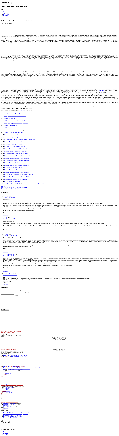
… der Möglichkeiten (8, 387)
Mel (6, 217)
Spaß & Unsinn (41, 183)
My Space (5, 408)
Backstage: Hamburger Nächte (10, 125)
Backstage (23, 110)
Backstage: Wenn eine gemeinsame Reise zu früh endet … (17, 153)
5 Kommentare (23, 23)
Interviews (5, 15)
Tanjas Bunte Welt (10, 273)
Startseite (5, 11)
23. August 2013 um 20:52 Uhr (10, 235)
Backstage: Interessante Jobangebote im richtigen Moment (16, 148)
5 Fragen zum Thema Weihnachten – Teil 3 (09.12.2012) (15, 414)
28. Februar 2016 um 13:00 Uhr (10, 275)
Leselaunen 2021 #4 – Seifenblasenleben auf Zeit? (19, 369)
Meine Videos (6, 405)
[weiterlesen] (4, 338)
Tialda (7, 234)
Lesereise (5, 367)
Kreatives (19, 183)
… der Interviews (7, 384)
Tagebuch (5, 13)
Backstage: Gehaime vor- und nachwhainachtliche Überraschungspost (19, 139)
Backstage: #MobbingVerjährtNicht (12, 181)
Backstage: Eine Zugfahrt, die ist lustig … (13, 144)
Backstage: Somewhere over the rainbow (13, 167)
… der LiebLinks (7, 386)
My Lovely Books (7, 406)
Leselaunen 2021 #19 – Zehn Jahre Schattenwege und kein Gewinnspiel (24, 367)
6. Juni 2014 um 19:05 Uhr (9, 255)
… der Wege (6, 388)
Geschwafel (13, 183)
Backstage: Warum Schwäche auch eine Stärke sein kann (16, 165)
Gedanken (8, 183)
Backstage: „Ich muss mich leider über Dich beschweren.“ (17, 155)
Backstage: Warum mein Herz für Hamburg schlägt (15, 120)
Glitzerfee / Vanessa (10, 254)
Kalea (4, 355)
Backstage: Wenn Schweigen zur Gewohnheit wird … (16, 151)
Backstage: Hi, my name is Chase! (11, 169)
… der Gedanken (7, 373)
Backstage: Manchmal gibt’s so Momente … (14, 141)
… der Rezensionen (7, 374)
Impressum (5, 433)
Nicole (4, 366)
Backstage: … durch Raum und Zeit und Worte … (15, 146)
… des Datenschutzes (8, 392)
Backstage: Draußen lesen (9, 127)
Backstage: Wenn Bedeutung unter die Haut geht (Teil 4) (16, 176)
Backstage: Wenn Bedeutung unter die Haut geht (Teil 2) (16, 158)
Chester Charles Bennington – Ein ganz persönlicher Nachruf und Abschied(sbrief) (12, 331)
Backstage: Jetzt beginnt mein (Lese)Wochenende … (15, 137)
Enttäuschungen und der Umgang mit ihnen (12, 415)
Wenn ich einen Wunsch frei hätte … (19, 356)
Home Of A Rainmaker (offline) (10, 402)
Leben (23, 183)
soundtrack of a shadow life (31, 183)
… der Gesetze (6, 391)
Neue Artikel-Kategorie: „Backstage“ (12, 113)
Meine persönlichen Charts (9, 404)
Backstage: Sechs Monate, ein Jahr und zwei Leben (15, 179)
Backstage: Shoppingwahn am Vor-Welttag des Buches (16, 123)
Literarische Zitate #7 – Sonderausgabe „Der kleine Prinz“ (16, 412)
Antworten (5, 215)
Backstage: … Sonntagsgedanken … (12, 134)
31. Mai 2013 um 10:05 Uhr (9, 218)
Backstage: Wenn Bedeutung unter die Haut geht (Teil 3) (16, 172)
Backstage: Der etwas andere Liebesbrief (13, 162)
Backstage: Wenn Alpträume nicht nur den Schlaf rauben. (16, 160)
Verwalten (5, 434)
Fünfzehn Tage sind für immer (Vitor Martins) (17, 355)
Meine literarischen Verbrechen (10, 403)
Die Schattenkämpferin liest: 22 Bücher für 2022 (18, 366)
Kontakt (5, 431)
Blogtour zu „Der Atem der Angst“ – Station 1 (14, 188)
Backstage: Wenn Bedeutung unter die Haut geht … (14, 416)
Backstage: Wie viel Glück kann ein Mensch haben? (15, 116)
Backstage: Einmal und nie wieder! (11, 118)
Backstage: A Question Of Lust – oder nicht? (13, 132)
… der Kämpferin (7, 389)
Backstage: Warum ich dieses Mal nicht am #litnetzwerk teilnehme (18, 174)
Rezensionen (6, 14)
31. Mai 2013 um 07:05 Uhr (9, 197)
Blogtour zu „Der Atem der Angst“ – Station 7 (11, 187)
